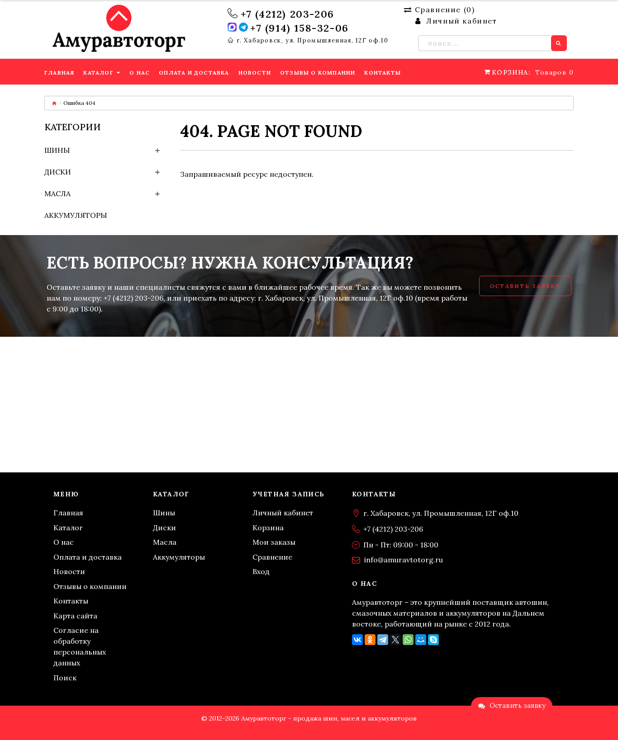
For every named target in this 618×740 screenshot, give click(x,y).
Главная (68, 512)
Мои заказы (273, 542)
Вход (261, 571)
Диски (57, 171)
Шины (57, 150)
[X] (395, 639)
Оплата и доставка (87, 556)
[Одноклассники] (370, 639)
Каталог (68, 527)
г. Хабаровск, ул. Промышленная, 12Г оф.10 (313, 40)
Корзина (268, 527)
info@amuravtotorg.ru (403, 559)
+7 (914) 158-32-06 (299, 28)
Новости (69, 571)
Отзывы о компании (90, 586)
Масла (57, 193)
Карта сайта (75, 615)
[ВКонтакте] (357, 639)
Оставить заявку (525, 286)
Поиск (64, 677)
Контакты (70, 600)
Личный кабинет (282, 512)
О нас (63, 542)
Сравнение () (445, 9)
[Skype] (433, 639)
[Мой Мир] (420, 639)
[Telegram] (382, 639)
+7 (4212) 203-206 (287, 14)
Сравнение (272, 556)
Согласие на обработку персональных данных (79, 646)
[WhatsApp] (408, 639)
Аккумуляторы (75, 215)
